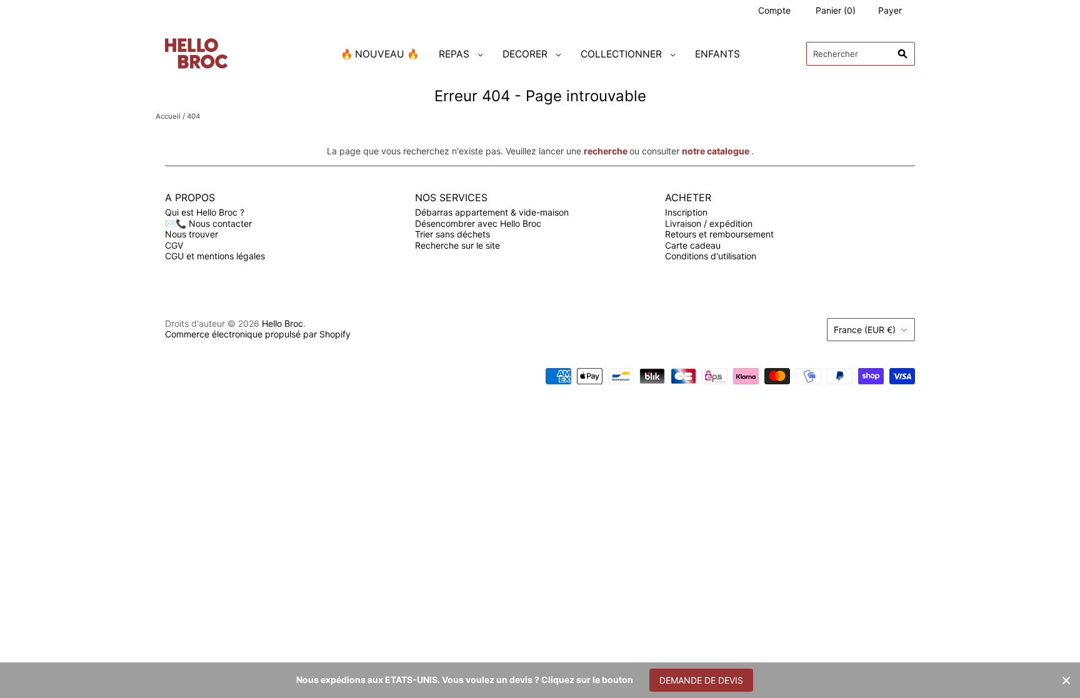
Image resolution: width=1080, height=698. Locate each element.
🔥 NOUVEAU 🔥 (380, 54)
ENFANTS (717, 54)
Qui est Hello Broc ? (204, 212)
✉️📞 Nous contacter (208, 223)
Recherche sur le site (457, 245)
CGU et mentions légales (215, 256)
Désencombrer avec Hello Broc (478, 223)
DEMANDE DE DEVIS (701, 680)
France (865, 329)
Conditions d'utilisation (710, 256)
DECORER (525, 54)
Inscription (686, 212)
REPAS (454, 54)
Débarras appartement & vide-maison (492, 212)
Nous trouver (191, 234)
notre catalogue (715, 151)
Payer (890, 10)
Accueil (168, 116)
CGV (174, 245)
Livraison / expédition (708, 223)
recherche (606, 151)
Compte (774, 10)
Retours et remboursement (719, 234)
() (836, 10)
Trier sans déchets (452, 234)
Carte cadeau (693, 245)
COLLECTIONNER (621, 54)
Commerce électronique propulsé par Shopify (258, 334)
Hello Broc (282, 323)
